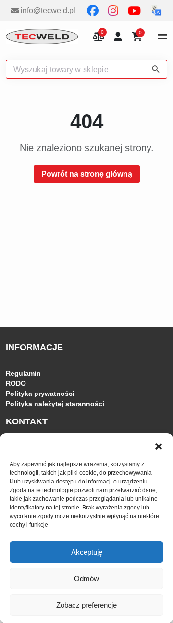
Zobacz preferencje (86, 605)
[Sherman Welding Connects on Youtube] (135, 10)
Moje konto (117, 37)
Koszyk (140, 33)
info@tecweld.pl (48, 10)
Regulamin (23, 373)
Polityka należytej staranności (55, 403)
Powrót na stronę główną (86, 174)
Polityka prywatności (40, 393)
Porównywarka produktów (98, 37)
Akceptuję (86, 552)
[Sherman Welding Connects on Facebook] (93, 10)
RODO (16, 383)
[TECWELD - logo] (42, 36)
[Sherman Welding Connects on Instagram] (114, 10)
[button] (158, 445)
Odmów (86, 578)
